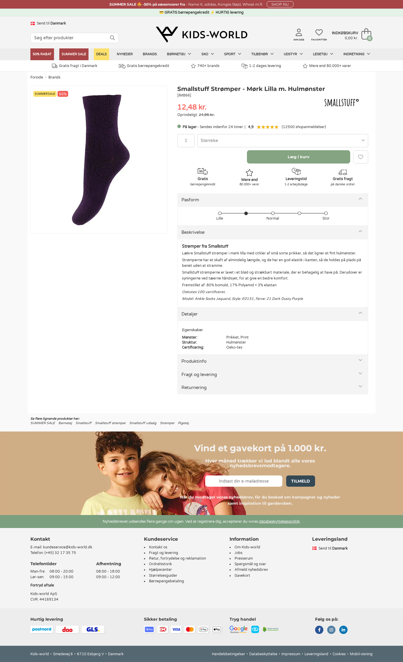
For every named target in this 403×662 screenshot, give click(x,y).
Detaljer (189, 314)
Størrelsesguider (163, 575)
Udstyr (291, 54)
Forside (36, 77)
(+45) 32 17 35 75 (60, 553)
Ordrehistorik (160, 564)
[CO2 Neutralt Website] (271, 629)
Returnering (194, 387)
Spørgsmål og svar (250, 564)
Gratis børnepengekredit (148, 66)
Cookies (339, 654)
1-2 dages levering (265, 66)
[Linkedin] (343, 630)
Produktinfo (194, 361)
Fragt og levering (199, 374)
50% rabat (42, 54)
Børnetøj (176, 54)
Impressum (290, 654)
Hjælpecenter (160, 570)
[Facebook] (319, 630)
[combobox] (282, 140)
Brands (150, 54)
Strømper (167, 423)
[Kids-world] (201, 35)
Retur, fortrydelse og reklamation (177, 558)
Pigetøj (183, 423)
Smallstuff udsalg (142, 423)
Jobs (239, 553)
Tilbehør (260, 54)
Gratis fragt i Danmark (78, 66)
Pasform (190, 199)
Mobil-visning (361, 654)
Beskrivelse (192, 232)
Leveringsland (316, 654)
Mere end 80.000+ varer (330, 66)
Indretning (354, 54)
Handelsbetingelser (228, 654)
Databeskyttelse (263, 654)
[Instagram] (331, 630)
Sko (205, 54)
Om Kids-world (247, 547)
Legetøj (320, 54)
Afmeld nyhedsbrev (251, 570)
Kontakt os (158, 547)
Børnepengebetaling (166, 581)
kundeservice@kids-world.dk (67, 547)
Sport (230, 54)
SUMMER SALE (74, 54)
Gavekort (242, 575)
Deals (101, 54)
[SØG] (112, 38)
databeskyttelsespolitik (279, 521)
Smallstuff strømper (110, 423)
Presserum (244, 558)
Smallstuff (83, 423)
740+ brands (208, 66)
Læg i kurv (298, 156)
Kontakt (40, 539)
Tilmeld (300, 481)
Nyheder (125, 54)
